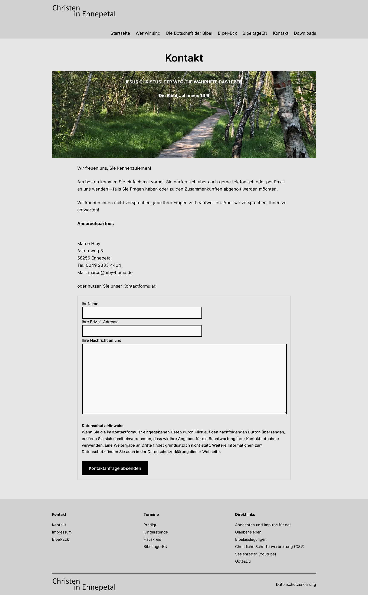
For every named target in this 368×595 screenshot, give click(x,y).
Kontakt (280, 33)
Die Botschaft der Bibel (189, 33)
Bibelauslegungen (251, 539)
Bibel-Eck (227, 33)
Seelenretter (246, 554)
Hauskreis (152, 539)
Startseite (120, 33)
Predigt (150, 525)
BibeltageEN (255, 33)
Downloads (305, 33)
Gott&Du (243, 561)
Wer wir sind (148, 33)
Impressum (62, 532)
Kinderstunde (156, 532)
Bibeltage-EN (155, 546)
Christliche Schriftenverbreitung (264, 546)
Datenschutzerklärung (296, 584)
